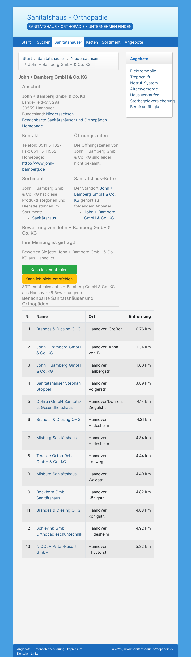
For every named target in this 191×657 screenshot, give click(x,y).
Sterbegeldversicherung (152, 100)
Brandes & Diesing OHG (58, 328)
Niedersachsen (84, 58)
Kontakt (22, 653)
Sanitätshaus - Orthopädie (67, 17)
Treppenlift (140, 76)
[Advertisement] (68, 597)
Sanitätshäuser (68, 42)
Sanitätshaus (44, 217)
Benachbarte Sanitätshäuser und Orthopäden (64, 119)
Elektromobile (143, 71)
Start (26, 42)
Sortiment (111, 42)
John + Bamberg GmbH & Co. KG (95, 194)
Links (34, 653)
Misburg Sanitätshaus (56, 437)
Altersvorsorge (144, 88)
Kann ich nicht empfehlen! (49, 279)
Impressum (74, 649)
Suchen (43, 42)
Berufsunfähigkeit (146, 106)
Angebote (134, 42)
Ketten (92, 42)
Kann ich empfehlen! (49, 269)
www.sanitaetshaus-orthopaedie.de (149, 649)
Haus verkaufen (144, 94)
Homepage (32, 125)
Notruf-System (144, 82)
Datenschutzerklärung (48, 649)
